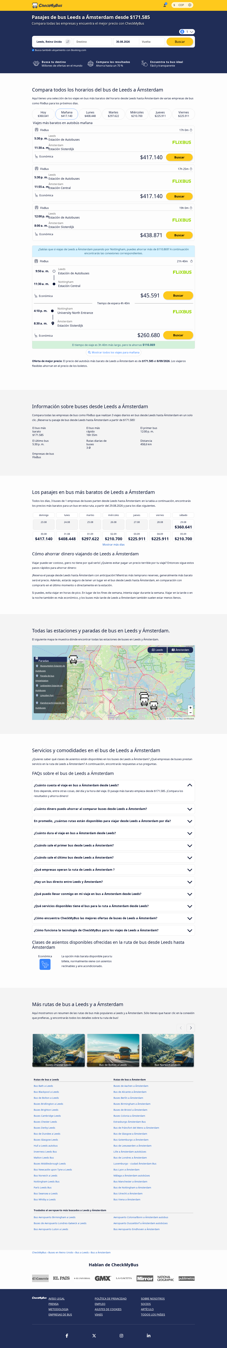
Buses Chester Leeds (45, 1121)
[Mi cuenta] (164, 5)
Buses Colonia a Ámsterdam (129, 1115)
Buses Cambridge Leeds (47, 1115)
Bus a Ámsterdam (101, 1252)
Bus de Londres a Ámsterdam (130, 1157)
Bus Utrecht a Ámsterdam (128, 1193)
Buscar (179, 157)
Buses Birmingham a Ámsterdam (132, 1103)
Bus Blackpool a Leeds (46, 1091)
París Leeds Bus (43, 1187)
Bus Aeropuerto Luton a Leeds (51, 1229)
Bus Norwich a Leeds (45, 1175)
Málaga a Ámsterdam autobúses (132, 1175)
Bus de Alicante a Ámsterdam (130, 1091)
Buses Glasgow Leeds (46, 1139)
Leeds (159, 649)
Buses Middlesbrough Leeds (50, 1163)
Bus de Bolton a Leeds (46, 1097)
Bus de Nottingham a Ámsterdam (132, 1187)
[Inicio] (47, 5)
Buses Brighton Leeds (46, 1109)
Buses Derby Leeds (44, 1127)
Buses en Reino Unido (60, 1252)
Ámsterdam (182, 649)
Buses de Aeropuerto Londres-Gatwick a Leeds (60, 1223)
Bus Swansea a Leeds (46, 1193)
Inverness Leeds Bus (45, 1151)
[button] (144, 702)
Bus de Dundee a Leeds (47, 1133)
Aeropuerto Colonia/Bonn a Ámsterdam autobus (141, 1217)
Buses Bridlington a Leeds (48, 1103)
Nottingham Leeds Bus (46, 1181)
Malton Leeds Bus (44, 1157)
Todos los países (153, 1314)
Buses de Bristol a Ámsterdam (130, 1109)
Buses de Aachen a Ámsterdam (131, 1085)
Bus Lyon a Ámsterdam (126, 1169)
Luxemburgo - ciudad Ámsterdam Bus (135, 1163)
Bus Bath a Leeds (43, 1085)
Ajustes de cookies (108, 1309)
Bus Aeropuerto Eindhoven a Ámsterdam (137, 1229)
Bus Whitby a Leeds (45, 1199)
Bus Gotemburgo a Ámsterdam (131, 1139)
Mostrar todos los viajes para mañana (115, 352)
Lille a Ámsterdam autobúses (130, 1151)
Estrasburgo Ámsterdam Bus (130, 1121)
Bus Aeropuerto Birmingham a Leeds (54, 1217)
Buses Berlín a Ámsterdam (128, 1097)
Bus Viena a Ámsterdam (127, 1199)
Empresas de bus (60, 1314)
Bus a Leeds (82, 1252)
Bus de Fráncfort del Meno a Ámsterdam (136, 1127)
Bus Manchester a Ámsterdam (130, 1181)
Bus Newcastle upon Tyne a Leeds (53, 1169)
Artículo (147, 1309)
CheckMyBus (39, 1252)
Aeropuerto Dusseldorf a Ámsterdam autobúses (141, 1223)
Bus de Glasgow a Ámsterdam (130, 1133)
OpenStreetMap (176, 718)
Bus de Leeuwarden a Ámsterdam (132, 1145)
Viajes (99, 1314)
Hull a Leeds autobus (46, 1145)
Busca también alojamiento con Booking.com (60, 50)
